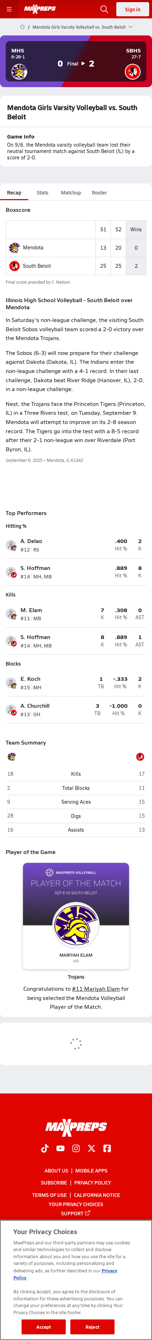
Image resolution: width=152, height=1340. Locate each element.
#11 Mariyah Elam (96, 988)
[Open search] (104, 9)
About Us (56, 1170)
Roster (99, 192)
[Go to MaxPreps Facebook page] (107, 1149)
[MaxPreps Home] (40, 9)
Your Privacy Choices (76, 1204)
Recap (14, 192)
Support (72, 1213)
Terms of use (49, 1194)
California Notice (97, 1194)
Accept (43, 1326)
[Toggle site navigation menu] (9, 9)
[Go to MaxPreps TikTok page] (45, 1149)
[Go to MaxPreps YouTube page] (60, 1149)
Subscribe (54, 1182)
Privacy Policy (92, 1182)
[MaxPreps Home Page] (22, 27)
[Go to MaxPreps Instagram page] (76, 1149)
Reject (92, 1326)
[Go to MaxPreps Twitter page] (91, 1149)
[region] (76, 1280)
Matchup (71, 192)
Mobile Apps (91, 1170)
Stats (42, 192)
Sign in (132, 9)
